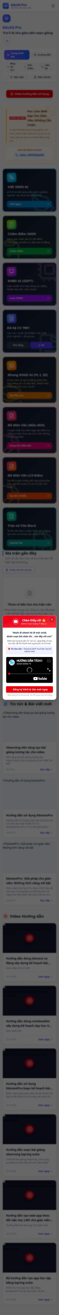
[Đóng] (52, 619)
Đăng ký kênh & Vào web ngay (30, 689)
